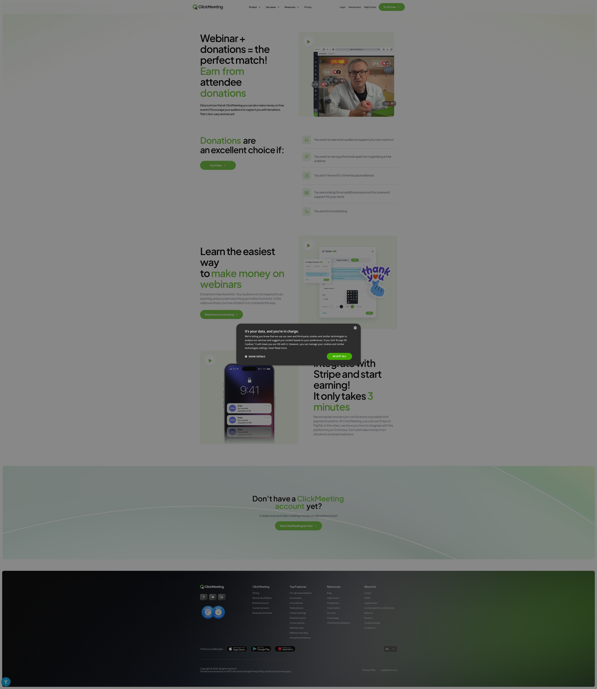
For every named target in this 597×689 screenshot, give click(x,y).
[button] (255, 356)
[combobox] (355, 327)
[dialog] (298, 344)
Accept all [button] (339, 356)
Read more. (281, 347)
